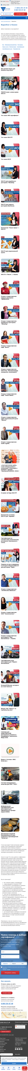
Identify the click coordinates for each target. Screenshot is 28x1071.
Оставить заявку (7, 993)
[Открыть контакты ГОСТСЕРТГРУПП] (14, 1014)
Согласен (14, 1063)
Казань (7, 1)
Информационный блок (11, 44)
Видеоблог (2, 1041)
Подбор (13, 1069)
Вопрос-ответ (3, 1049)
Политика (4, 969)
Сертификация (20, 46)
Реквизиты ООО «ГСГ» (21, 1024)
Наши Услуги (3, 1038)
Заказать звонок (8, 13)
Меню (4, 17)
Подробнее (4, 1061)
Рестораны (20, 44)
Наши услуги (5, 46)
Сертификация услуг (7, 48)
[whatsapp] (19, 1049)
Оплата (1, 1047)
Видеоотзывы (12, 46)
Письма (8, 1069)
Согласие (8, 969)
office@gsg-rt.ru (3, 1028)
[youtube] (21, 1049)
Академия (3, 1069)
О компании (2, 1044)
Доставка (2, 1046)
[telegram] (17, 1049)
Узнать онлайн (21, 13)
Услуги (19, 1069)
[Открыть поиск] (26, 18)
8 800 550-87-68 (19, 10)
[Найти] (12, 1054)
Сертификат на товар (4, 1039)
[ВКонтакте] (15, 1049)
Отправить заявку (10, 973)
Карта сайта (17, 1054)
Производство (16, 48)
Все (3, 44)
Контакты (2, 1051)
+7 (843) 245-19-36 (20, 8)
